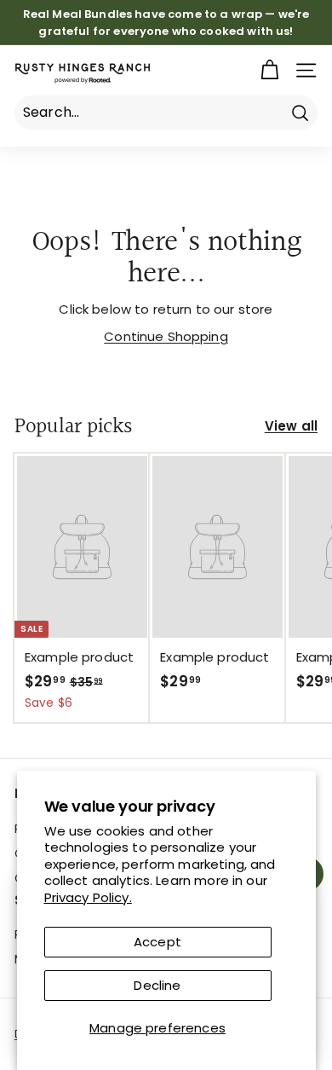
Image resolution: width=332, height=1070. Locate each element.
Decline (157, 985)
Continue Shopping (166, 336)
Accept (157, 942)
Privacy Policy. (88, 897)
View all (291, 426)
